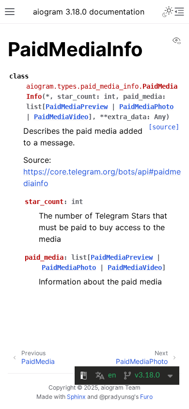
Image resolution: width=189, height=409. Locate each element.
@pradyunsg (116, 396)
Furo (146, 396)
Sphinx (76, 396)
